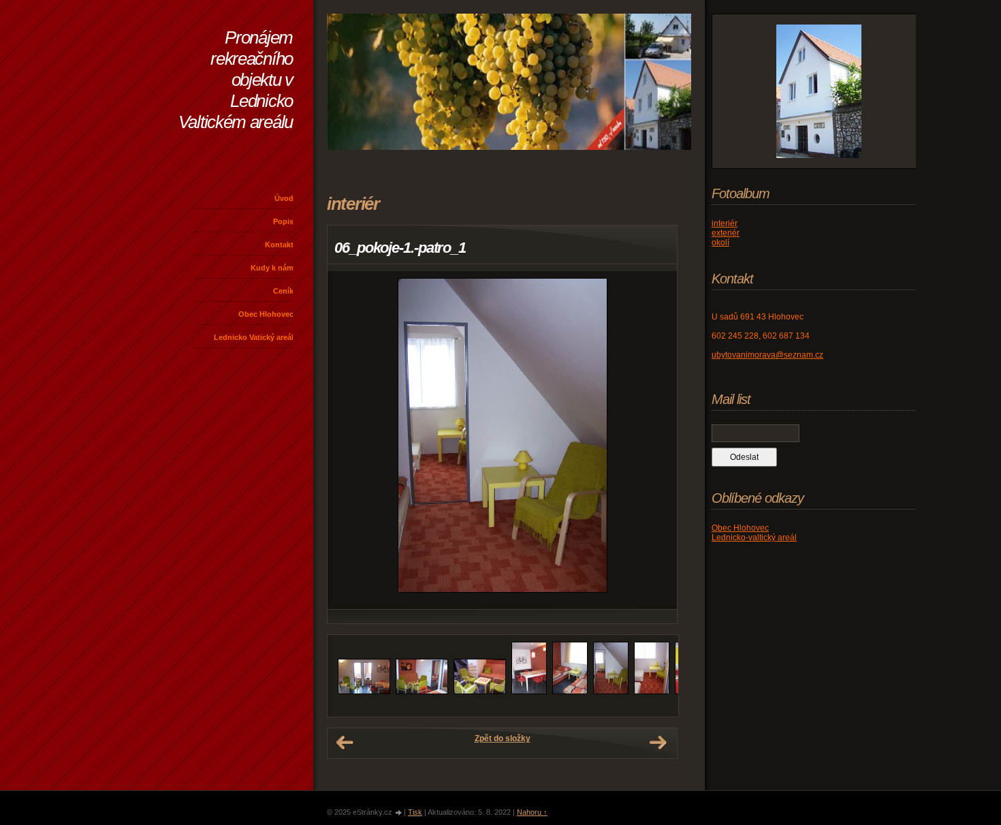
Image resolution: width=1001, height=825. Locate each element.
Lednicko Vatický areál (253, 337)
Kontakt (279, 244)
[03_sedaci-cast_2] (480, 691)
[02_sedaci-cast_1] (422, 691)
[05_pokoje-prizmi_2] (570, 691)
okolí (720, 242)
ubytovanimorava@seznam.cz (767, 355)
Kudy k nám (272, 268)
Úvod (283, 198)
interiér (724, 223)
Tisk (415, 812)
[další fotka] (654, 440)
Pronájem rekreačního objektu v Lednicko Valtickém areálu (235, 79)
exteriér (726, 233)
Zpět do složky (502, 738)
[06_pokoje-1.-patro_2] (651, 691)
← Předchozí (344, 742)
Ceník (283, 291)
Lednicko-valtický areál (754, 537)
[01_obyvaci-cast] (364, 691)
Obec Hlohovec (265, 314)
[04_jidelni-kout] (529, 691)
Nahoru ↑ (532, 812)
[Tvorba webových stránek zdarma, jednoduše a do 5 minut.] (399, 813)
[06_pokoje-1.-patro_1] (611, 691)
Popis (283, 221)
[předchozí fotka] (349, 440)
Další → (658, 742)
